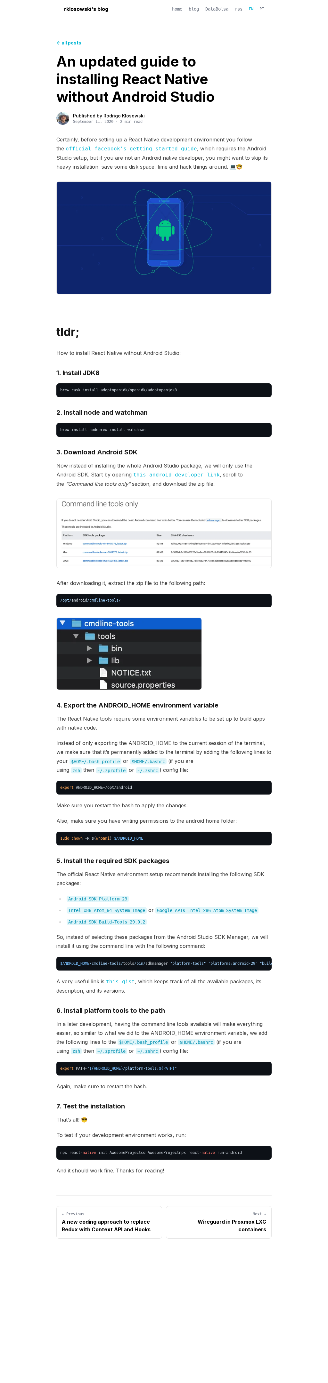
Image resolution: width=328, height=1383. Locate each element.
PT (261, 9)
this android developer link (176, 475)
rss (238, 9)
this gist (120, 982)
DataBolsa (216, 9)
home (177, 9)
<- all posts (68, 42)
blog (194, 9)
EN (251, 9)
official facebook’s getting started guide (131, 149)
